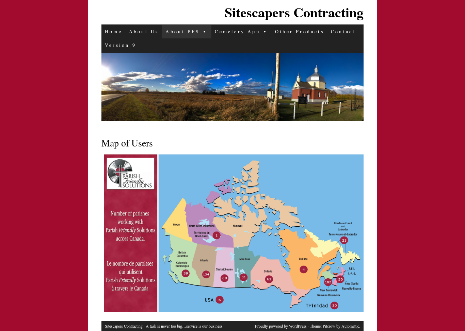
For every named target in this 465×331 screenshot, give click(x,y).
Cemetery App (237, 31)
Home (113, 31)
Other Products (299, 31)
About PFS (182, 31)
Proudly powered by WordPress (281, 326)
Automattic (350, 326)
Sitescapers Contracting (294, 12)
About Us (144, 31)
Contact (343, 31)
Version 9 (120, 45)
